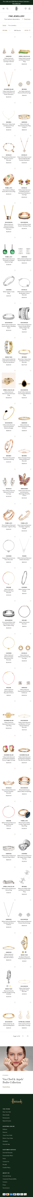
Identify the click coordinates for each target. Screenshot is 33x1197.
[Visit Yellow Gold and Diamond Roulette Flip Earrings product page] (24, 634)
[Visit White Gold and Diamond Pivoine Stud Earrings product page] (24, 900)
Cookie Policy (6, 1167)
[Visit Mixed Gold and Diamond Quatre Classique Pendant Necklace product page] (8, 203)
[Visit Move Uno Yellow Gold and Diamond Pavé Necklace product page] (8, 103)
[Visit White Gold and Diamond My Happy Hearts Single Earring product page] (24, 834)
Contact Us (6, 1161)
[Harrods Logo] (16, 1101)
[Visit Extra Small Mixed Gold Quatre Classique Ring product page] (24, 203)
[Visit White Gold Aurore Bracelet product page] (24, 601)
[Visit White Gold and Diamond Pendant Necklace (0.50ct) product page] (8, 900)
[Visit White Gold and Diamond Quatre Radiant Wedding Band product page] (8, 303)
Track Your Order (7, 1135)
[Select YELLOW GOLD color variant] (23, 952)
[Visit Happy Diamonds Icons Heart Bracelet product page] (8, 537)
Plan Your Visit (7, 1112)
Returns (5, 1132)
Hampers (5, 1141)
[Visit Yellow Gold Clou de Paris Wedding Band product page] (8, 1002)
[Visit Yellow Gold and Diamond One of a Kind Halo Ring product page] (8, 701)
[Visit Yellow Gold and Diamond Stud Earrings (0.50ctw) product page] (24, 668)
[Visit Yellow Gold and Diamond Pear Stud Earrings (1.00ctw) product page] (8, 37)
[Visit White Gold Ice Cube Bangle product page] (24, 568)
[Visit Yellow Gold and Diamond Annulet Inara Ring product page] (8, 371)
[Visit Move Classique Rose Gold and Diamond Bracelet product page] (24, 436)
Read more (27, 19)
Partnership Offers (8, 1155)
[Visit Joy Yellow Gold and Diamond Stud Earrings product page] (24, 70)
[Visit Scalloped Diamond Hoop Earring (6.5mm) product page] (24, 933)
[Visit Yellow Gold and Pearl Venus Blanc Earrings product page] (24, 1002)
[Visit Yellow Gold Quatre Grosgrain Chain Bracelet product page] (24, 967)
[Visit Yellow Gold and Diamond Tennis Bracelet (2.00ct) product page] (8, 933)
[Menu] (3, 9)
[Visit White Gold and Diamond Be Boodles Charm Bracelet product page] (24, 270)
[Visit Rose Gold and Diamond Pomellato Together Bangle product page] (24, 504)
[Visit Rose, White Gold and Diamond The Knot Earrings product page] (8, 469)
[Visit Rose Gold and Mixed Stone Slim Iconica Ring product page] (8, 169)
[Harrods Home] (16, 9)
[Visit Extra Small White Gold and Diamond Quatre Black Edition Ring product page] (8, 601)
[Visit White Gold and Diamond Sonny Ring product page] (8, 867)
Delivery (5, 1129)
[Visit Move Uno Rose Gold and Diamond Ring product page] (8, 436)
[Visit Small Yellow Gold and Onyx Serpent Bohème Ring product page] (24, 371)
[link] (16, 1058)
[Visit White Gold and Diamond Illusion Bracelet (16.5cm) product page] (8, 801)
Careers (5, 1182)
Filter (26, 30)
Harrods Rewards (7, 1152)
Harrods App (6, 1144)
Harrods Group (7, 1176)
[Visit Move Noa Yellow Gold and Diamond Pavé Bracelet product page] (24, 338)
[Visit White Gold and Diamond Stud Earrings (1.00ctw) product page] (24, 237)
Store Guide (6, 1115)
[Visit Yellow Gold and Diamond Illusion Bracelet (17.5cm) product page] (8, 668)
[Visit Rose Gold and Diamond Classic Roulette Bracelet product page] (8, 768)
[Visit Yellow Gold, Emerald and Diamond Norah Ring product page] (24, 37)
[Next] (23, 1036)
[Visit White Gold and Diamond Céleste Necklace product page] (24, 537)
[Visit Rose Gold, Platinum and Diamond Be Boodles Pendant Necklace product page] (24, 136)
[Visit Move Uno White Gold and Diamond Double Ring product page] (24, 867)
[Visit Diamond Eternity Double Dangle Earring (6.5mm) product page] (8, 967)
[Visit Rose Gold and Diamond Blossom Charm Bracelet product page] (8, 136)
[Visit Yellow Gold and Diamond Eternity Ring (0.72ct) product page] (24, 403)
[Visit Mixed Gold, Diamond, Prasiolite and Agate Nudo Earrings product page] (8, 237)
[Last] (27, 1036)
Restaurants (6, 1118)
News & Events (7, 1121)
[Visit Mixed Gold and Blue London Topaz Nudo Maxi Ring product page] (24, 801)
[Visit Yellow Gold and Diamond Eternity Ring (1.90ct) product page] (24, 103)
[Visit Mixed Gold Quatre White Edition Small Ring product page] (24, 768)
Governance (6, 1188)
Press (4, 1185)
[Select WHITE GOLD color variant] (25, 952)
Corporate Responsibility (9, 1179)
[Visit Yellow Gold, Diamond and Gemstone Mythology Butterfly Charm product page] (24, 469)
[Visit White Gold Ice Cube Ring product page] (8, 270)
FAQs (4, 1158)
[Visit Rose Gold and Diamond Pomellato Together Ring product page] (8, 504)
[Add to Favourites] (15, 37)
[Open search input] (7, 9)
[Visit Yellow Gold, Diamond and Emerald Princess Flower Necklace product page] (8, 70)
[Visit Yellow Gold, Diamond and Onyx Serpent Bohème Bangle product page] (8, 403)
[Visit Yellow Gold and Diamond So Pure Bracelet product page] (8, 568)
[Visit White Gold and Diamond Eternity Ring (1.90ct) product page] (8, 834)
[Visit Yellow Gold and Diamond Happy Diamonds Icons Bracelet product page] (8, 634)
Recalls (5, 1164)
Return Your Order (8, 1138)
